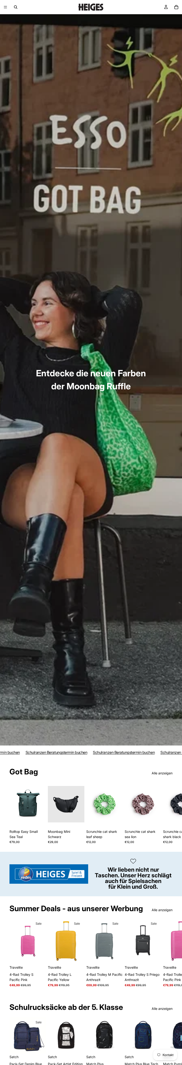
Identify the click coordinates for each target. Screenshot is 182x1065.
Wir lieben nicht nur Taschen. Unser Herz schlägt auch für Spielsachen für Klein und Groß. (133, 878)
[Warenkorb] (176, 7)
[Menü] (5, 7)
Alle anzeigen (162, 773)
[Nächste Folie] (167, 813)
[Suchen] (15, 7)
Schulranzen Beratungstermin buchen (46, 752)
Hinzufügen (42, 820)
